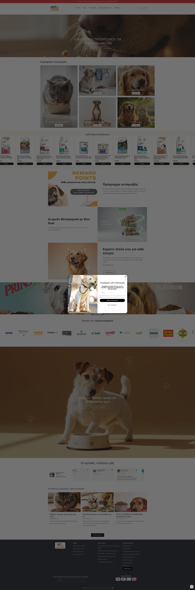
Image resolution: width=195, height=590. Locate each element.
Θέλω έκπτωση (112, 300)
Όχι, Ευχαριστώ (112, 305)
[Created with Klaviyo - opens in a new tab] (97, 314)
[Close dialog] (125, 277)
